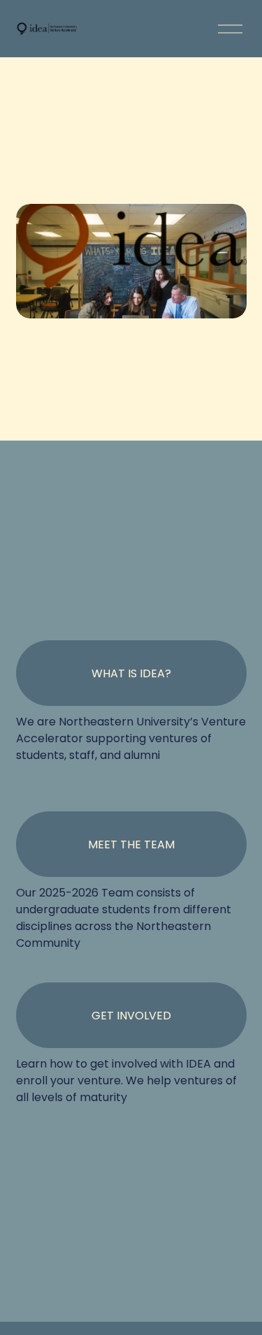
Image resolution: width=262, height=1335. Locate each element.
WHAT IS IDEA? (131, 673)
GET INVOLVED (131, 1016)
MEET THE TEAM (131, 844)
